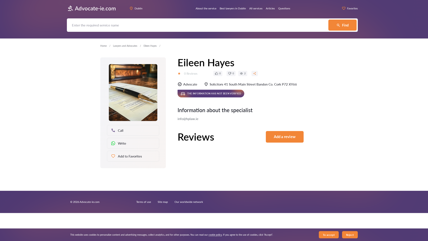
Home (103, 45)
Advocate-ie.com (95, 8)
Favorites (352, 8)
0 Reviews (190, 73)
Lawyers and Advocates (125, 45)
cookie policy (215, 234)
